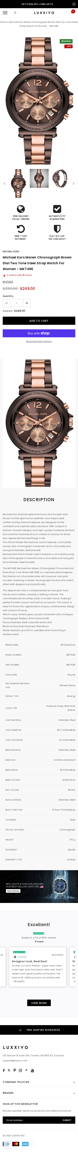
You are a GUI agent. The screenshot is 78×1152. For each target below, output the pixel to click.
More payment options (39, 341)
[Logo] (44, 13)
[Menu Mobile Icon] (5, 12)
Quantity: (8, 296)
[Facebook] (4, 1070)
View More (39, 1003)
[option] (39, 100)
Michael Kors (11, 251)
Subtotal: (8, 310)
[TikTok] (26, 1070)
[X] (9, 1070)
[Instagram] (20, 1070)
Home (3, 22)
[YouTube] (32, 1070)
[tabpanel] (39, 532)
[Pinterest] (14, 1070)
